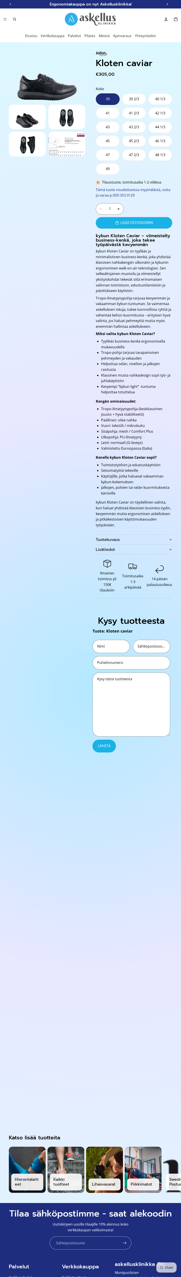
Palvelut (74, 35)
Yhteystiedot (145, 35)
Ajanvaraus (122, 35)
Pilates (89, 35)
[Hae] (14, 19)
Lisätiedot (105, 549)
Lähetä (104, 745)
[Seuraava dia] (167, 1170)
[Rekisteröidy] (124, 1243)
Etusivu (31, 35)
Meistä (104, 35)
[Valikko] (5, 19)
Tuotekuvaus (108, 539)
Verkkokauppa (52, 35)
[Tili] (166, 19)
